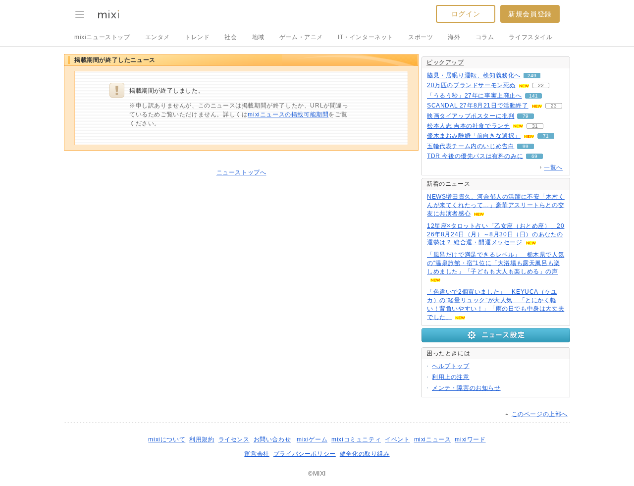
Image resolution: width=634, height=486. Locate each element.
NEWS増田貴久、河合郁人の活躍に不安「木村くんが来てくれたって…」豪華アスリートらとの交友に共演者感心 (496, 205)
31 (535, 126)
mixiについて (166, 439)
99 (525, 146)
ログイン (465, 14)
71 (546, 136)
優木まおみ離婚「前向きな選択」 (474, 135)
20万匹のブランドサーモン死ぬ (471, 85)
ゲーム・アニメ (301, 37)
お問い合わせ (272, 439)
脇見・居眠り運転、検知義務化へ (474, 75)
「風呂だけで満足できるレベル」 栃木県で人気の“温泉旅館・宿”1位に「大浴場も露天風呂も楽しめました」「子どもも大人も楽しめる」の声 (495, 263)
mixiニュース (432, 439)
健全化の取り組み (365, 453)
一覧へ (553, 167)
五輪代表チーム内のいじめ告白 (470, 146)
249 (532, 75)
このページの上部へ (540, 414)
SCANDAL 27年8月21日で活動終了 (477, 105)
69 (534, 156)
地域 (258, 37)
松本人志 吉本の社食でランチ (468, 125)
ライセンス (234, 439)
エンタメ (157, 37)
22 (541, 85)
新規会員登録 (530, 14)
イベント (397, 439)
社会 (230, 37)
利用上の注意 (451, 377)
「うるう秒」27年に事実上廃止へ (474, 95)
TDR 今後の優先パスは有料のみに (475, 156)
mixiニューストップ (102, 37)
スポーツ (420, 37)
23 (554, 105)
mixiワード (470, 439)
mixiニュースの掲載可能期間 (288, 114)
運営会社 (256, 453)
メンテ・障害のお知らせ (466, 387)
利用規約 (201, 439)
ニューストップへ (241, 172)
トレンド (197, 37)
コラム (485, 37)
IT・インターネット (365, 37)
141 (533, 96)
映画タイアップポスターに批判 (470, 115)
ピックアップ (445, 62)
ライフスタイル (530, 37)
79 (525, 116)
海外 (454, 37)
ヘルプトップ (451, 366)
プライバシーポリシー (304, 453)
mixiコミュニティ (356, 439)
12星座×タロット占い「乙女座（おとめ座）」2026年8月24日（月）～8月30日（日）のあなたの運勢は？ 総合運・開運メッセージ (495, 234)
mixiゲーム (312, 439)
